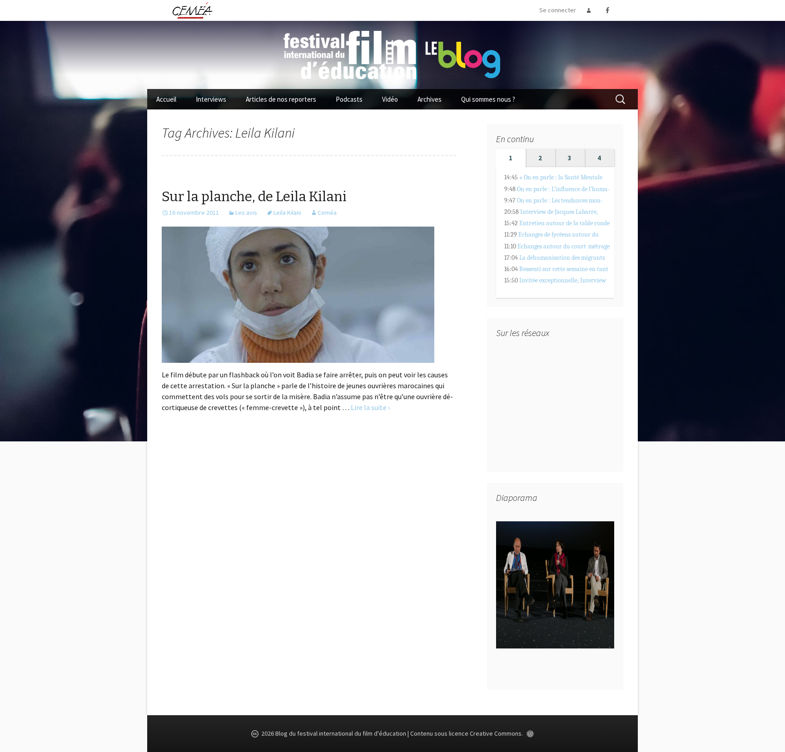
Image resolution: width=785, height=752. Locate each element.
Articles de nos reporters (281, 99)
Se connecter (557, 10)
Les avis (246, 212)
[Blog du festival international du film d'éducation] (392, 54)
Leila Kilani (287, 212)
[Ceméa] (192, 10)
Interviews (211, 99)
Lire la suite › (370, 407)
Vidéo (390, 99)
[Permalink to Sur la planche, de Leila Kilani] (298, 293)
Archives (429, 99)
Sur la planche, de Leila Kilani (254, 196)
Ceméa (327, 212)
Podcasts (349, 99)
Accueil (166, 99)
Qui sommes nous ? (488, 99)
